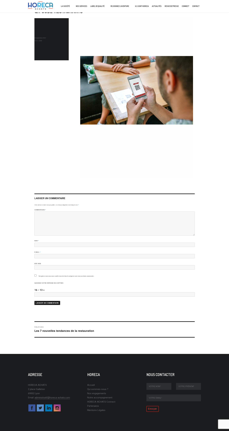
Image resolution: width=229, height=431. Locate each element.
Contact (195, 6)
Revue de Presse (172, 6)
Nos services (81, 6)
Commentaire (40, 210)
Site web (37, 263)
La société (65, 6)
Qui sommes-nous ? (97, 389)
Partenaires (93, 406)
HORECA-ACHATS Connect (101, 401)
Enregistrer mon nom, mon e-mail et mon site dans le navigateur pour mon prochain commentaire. (66, 276)
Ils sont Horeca (142, 6)
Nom (36, 241)
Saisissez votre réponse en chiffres (48, 283)
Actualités (157, 6)
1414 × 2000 (38, 40)
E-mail (37, 252)
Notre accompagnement (99, 397)
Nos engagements (96, 393)
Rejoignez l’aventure (120, 6)
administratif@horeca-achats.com (52, 397)
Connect (185, 6)
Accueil (91, 385)
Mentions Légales (96, 410)
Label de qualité (97, 6)
